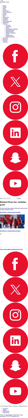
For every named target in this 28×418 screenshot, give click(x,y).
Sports (4, 8)
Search (1, 198)
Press (4, 16)
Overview (8, 25)
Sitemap (5, 409)
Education (5, 20)
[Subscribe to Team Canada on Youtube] (15, 195)
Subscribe (5, 40)
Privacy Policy (6, 411)
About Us (5, 23)
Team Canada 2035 (7, 21)
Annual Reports (9, 35)
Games (4, 9)
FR (2, 0)
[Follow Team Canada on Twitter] (15, 94)
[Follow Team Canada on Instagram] (15, 119)
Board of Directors (10, 30)
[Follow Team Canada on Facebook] (15, 68)
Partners (5, 14)
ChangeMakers (8, 414)
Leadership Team (10, 31)
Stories (4, 5)
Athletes (5, 7)
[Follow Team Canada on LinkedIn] (15, 145)
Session (7, 34)
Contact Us (5, 42)
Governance (8, 26)
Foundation (5, 18)
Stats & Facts (6, 17)
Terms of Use (6, 412)
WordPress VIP (15, 416)
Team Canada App (7, 12)
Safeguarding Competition (12, 29)
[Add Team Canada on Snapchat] (15, 170)
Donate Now (6, 10)
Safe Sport (5, 38)
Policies (7, 27)
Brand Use (5, 39)
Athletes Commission (10, 32)
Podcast (4, 13)
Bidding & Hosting (10, 36)
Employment (6, 22)
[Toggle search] (0, 3)
